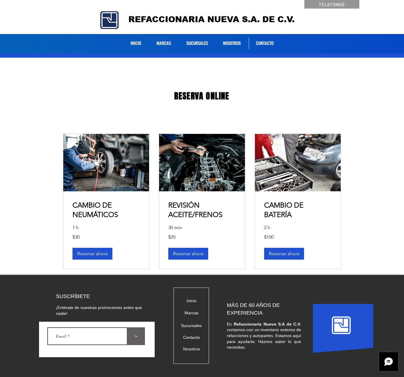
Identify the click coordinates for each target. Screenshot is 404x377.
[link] (106, 209)
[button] (92, 254)
